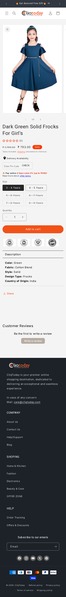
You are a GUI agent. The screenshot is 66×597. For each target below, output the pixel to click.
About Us (12, 421)
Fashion (11, 473)
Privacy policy (53, 585)
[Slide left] (25, 119)
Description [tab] (13, 254)
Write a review (33, 341)
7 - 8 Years (15, 203)
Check (26, 166)
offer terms (25, 176)
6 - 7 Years (38, 196)
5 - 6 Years (15, 196)
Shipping (21, 152)
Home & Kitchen (16, 465)
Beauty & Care (15, 488)
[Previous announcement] (6, 3)
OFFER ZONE (15, 496)
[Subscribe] (55, 547)
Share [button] (10, 293)
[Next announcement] (59, 3)
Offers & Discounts (18, 525)
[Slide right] (40, 119)
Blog (9, 444)
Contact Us (13, 429)
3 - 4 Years (13, 187)
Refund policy (36, 585)
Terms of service (25, 590)
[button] (6, 13)
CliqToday (20, 585)
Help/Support (15, 437)
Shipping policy (45, 590)
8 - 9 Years (38, 203)
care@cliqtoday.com (27, 402)
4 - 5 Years (36, 187)
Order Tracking (16, 517)
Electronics (13, 481)
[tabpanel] (33, 272)
